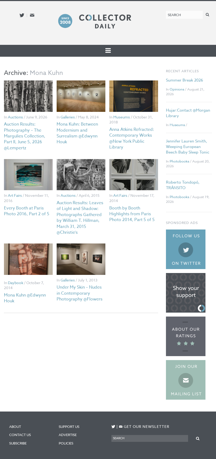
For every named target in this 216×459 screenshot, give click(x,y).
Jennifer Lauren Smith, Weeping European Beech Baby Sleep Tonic (187, 146)
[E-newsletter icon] (32, 15)
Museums (121, 116)
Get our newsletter (144, 426)
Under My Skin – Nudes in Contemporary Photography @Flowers (79, 293)
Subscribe (18, 443)
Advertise (68, 434)
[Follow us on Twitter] (21, 15)
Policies (66, 443)
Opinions (177, 89)
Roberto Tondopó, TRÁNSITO (182, 185)
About (15, 426)
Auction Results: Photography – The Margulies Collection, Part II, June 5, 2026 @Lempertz (24, 136)
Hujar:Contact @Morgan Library (188, 113)
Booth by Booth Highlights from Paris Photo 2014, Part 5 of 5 (132, 214)
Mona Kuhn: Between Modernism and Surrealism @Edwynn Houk (77, 133)
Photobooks (179, 161)
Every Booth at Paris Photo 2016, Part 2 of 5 (26, 211)
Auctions (15, 116)
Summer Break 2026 (184, 80)
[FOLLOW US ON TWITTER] (113, 426)
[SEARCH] (207, 14)
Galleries (68, 116)
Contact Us (20, 434)
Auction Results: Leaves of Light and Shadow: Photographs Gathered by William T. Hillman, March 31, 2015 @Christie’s (80, 218)
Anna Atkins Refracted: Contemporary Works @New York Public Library (131, 138)
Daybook (15, 282)
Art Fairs (15, 195)
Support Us (69, 426)
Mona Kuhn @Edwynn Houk (25, 298)
